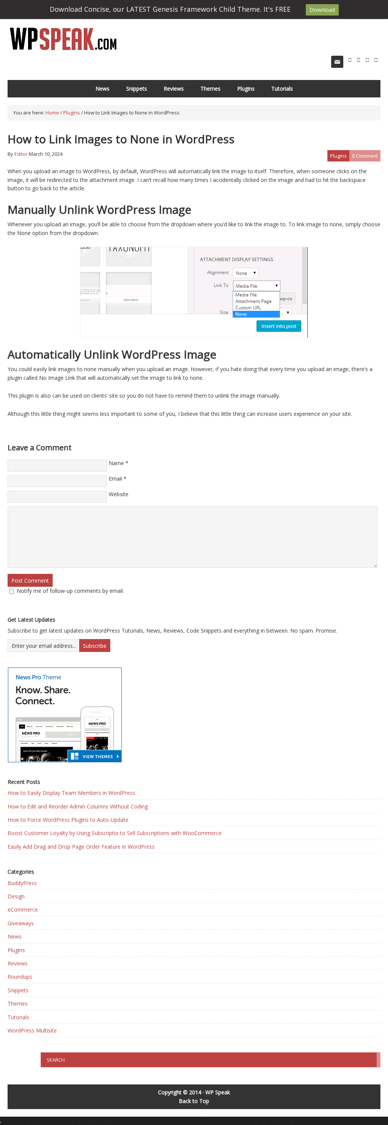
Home (52, 112)
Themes (210, 88)
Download (322, 9)
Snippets (136, 88)
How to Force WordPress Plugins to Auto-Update (68, 819)
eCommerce (23, 909)
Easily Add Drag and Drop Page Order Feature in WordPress (81, 846)
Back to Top (194, 1101)
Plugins (246, 88)
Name (116, 463)
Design (16, 896)
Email (115, 478)
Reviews (174, 88)
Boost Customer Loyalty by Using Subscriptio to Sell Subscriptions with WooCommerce (115, 833)
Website (118, 494)
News (102, 88)
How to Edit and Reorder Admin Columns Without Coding (78, 806)
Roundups (20, 976)
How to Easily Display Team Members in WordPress (71, 792)
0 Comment (365, 155)
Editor (21, 153)
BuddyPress (22, 883)
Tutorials (282, 88)
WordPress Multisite (32, 1030)
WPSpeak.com (63, 39)
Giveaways (21, 923)
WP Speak (217, 1092)
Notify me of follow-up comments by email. (70, 590)
